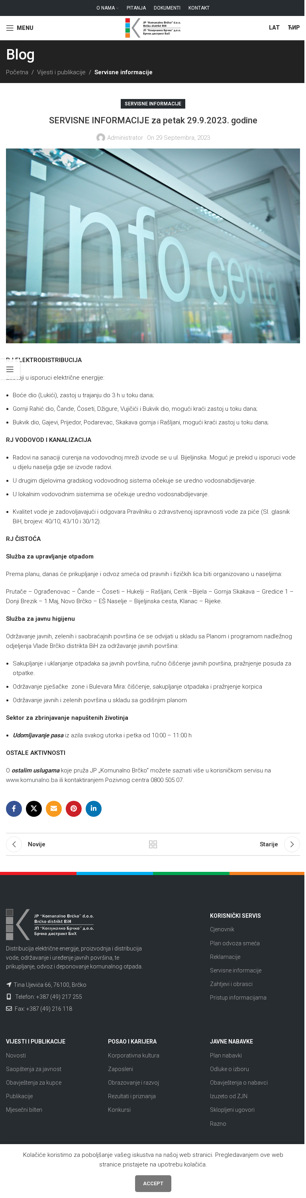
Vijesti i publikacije (61, 72)
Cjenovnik (222, 929)
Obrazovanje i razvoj (133, 1082)
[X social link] (34, 809)
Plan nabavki (226, 1055)
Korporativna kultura (133, 1055)
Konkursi (119, 1110)
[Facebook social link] (14, 809)
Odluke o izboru (229, 1069)
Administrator (125, 137)
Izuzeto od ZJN (228, 1096)
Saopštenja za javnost (33, 1069)
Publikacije (19, 1096)
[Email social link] (54, 809)
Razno (218, 1124)
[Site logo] (153, 27)
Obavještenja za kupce (33, 1082)
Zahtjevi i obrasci (231, 984)
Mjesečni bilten (24, 1110)
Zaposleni (120, 1069)
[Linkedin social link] (94, 809)
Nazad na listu (153, 844)
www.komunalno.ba (32, 780)
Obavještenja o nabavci (239, 1082)
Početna (17, 72)
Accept (153, 1183)
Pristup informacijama (238, 997)
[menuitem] (274, 28)
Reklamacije (225, 957)
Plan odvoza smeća (235, 943)
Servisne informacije (123, 72)
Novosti (16, 1055)
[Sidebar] (10, 369)
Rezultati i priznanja (132, 1096)
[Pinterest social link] (74, 809)
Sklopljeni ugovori (232, 1110)
